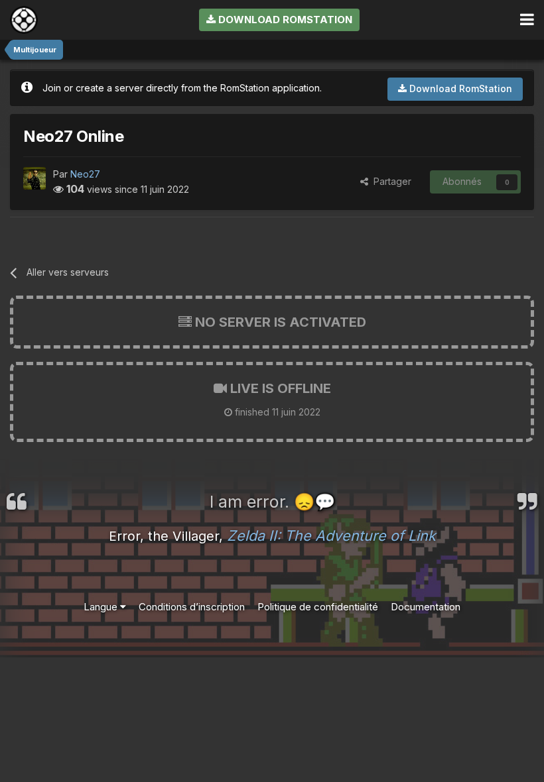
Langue (102, 606)
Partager (389, 181)
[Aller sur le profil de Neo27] (34, 178)
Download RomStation (284, 19)
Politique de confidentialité (317, 606)
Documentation (425, 606)
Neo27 (85, 174)
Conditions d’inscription (192, 606)
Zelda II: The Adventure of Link (331, 535)
